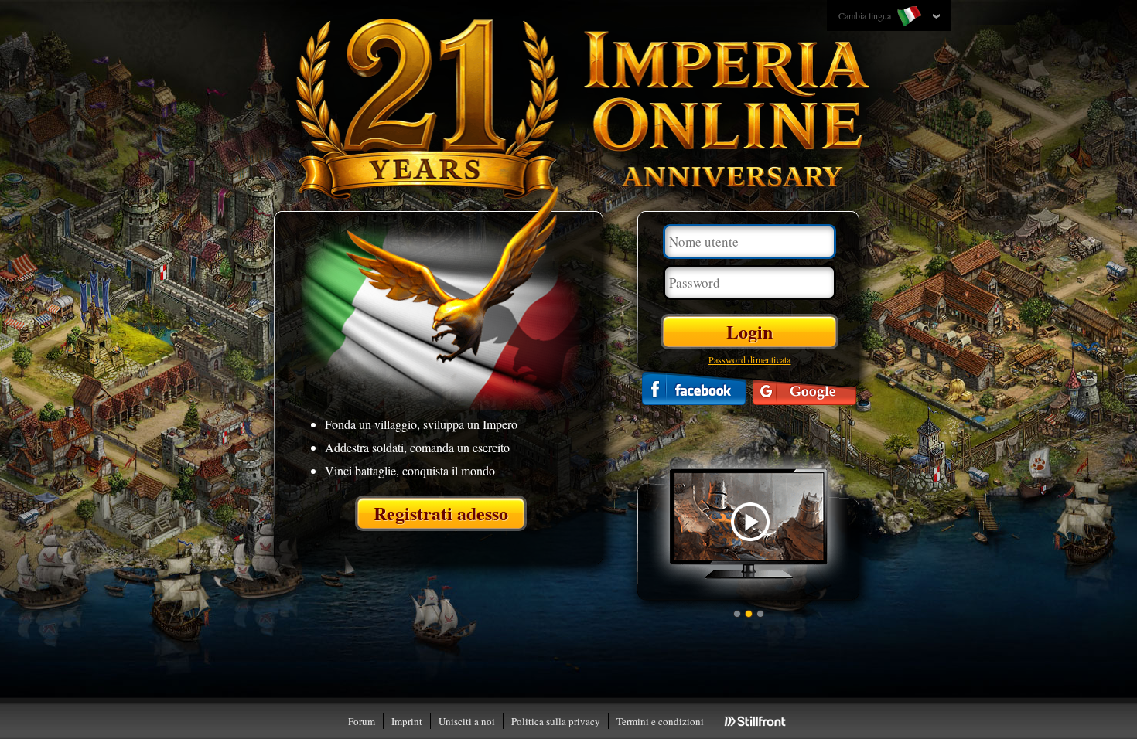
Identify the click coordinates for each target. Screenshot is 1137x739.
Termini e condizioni (660, 721)
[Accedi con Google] (804, 388)
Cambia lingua (865, 15)
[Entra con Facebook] (694, 388)
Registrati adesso (441, 512)
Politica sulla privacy (555, 721)
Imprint (406, 721)
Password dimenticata (749, 359)
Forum (361, 721)
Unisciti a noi (467, 721)
